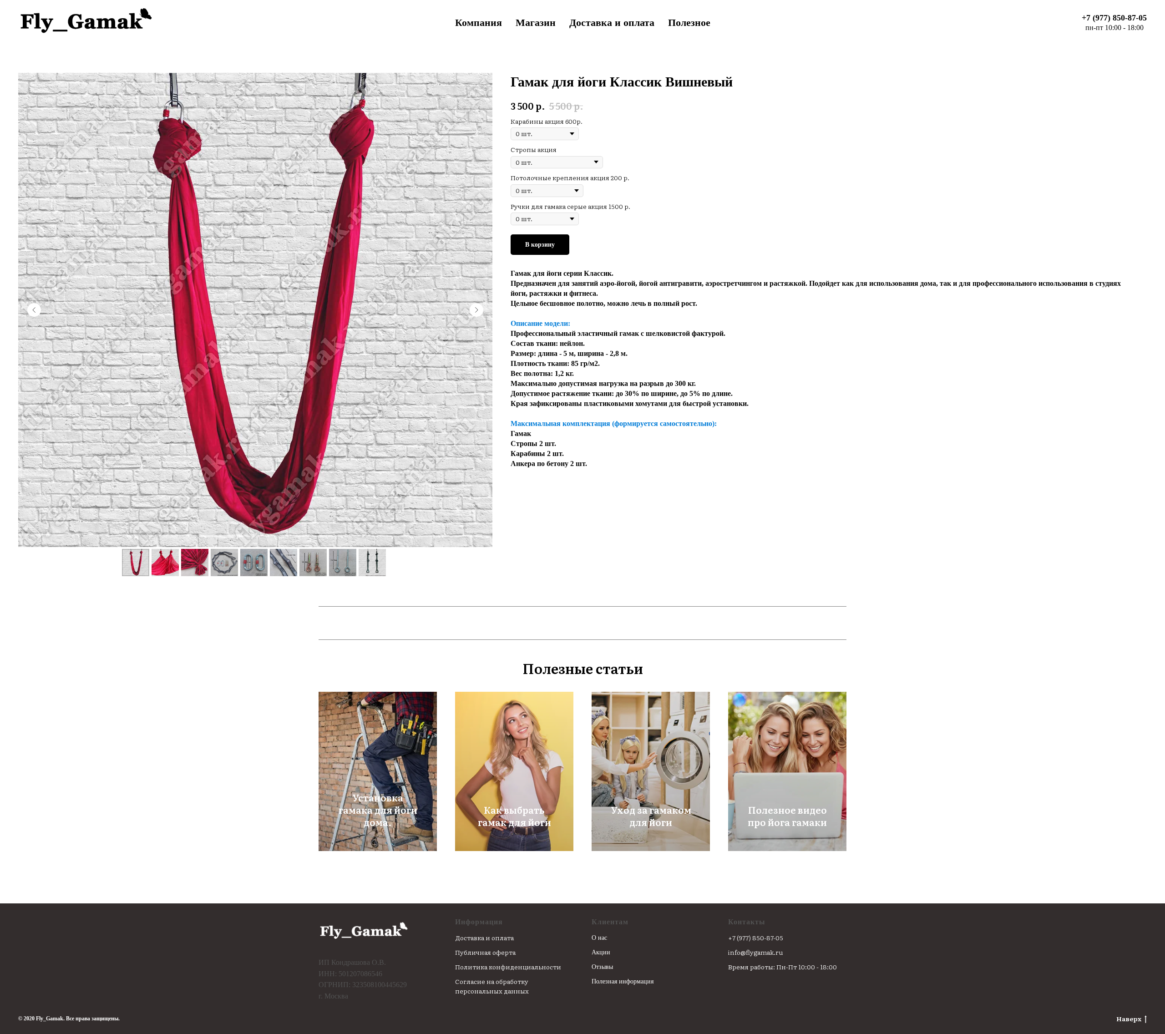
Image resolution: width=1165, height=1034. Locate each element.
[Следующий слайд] (476, 310)
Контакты (746, 922)
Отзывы (602, 966)
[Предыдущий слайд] (34, 310)
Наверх (1128, 1018)
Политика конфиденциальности (508, 966)
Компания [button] (478, 22)
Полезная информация (622, 981)
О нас (599, 937)
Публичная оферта (485, 952)
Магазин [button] (536, 22)
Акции (601, 952)
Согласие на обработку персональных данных (492, 986)
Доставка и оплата (611, 22)
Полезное (689, 22)
